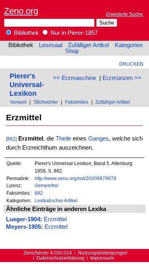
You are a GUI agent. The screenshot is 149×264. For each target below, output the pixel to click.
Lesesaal (50, 45)
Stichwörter (46, 101)
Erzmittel (55, 219)
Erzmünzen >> (122, 78)
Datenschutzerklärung (60, 257)
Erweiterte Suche (124, 14)
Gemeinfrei (46, 185)
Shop (72, 51)
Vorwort (18, 101)
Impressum (102, 257)
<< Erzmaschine (74, 78)
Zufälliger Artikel (88, 45)
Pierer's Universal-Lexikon (27, 84)
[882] (11, 138)
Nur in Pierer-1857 (73, 33)
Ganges (98, 138)
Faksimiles (76, 101)
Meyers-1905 (23, 227)
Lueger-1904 (23, 219)
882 (39, 193)
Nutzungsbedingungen (103, 252)
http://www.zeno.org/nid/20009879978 (75, 178)
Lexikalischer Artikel (56, 200)
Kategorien (129, 45)
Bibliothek (25, 33)
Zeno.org (21, 11)
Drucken (131, 63)
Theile (63, 138)
